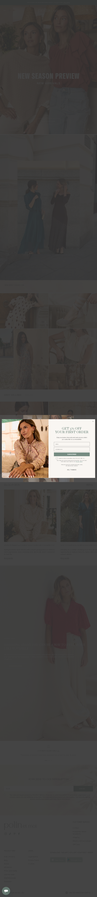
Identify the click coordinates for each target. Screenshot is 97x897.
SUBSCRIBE (71, 454)
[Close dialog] (93, 421)
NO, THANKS (71, 470)
